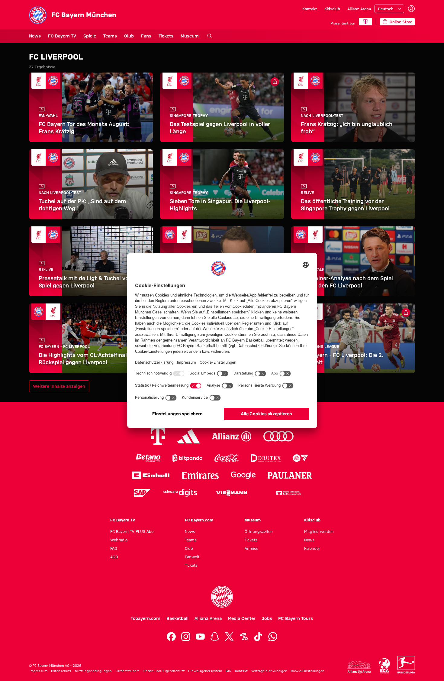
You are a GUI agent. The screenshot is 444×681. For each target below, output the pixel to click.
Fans (146, 36)
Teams (110, 36)
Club (129, 36)
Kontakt (309, 9)
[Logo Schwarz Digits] (180, 493)
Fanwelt (192, 557)
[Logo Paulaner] (290, 475)
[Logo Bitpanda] (187, 458)
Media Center (242, 618)
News (35, 36)
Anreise (251, 548)
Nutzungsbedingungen (93, 671)
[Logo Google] (243, 475)
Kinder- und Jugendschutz (164, 671)
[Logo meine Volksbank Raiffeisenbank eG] (288, 493)
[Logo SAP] (142, 493)
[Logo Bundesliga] (406, 664)
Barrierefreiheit (127, 671)
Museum (190, 36)
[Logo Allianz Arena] (359, 667)
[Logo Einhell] (150, 475)
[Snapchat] (215, 636)
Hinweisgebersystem (205, 671)
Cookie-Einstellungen (307, 671)
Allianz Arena (359, 9)
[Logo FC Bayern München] (222, 597)
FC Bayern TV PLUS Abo (131, 531)
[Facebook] (171, 636)
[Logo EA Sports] (300, 458)
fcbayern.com (145, 618)
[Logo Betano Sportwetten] (148, 458)
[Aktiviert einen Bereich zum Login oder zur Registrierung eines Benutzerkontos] (411, 8)
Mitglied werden (319, 531)
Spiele (89, 36)
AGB (114, 557)
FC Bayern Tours (295, 618)
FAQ (113, 548)
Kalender (312, 548)
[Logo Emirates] (200, 475)
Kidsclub (332, 9)
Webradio (118, 540)
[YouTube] (200, 636)
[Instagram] (186, 636)
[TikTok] (258, 636)
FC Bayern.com (199, 520)
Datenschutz (61, 671)
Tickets (166, 36)
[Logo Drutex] (266, 458)
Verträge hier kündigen (269, 671)
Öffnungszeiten (259, 531)
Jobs (267, 618)
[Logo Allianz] (231, 436)
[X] (229, 636)
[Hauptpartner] (365, 21)
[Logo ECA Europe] (384, 665)
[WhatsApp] (273, 636)
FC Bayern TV (62, 36)
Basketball (177, 618)
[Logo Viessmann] (231, 493)
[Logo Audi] (278, 436)
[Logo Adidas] (188, 436)
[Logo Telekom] (157, 436)
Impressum (38, 671)
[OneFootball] (244, 636)
